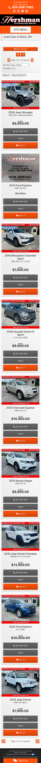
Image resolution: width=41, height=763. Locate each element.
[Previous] (8, 60)
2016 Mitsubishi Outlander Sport (20, 258)
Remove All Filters (18, 75)
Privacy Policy (28, 751)
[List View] (23, 54)
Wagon (5, 75)
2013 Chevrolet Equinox (20, 409)
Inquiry (20, 138)
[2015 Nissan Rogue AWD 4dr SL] (20, 463)
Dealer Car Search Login (20, 752)
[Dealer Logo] (20, 20)
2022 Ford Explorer (20, 628)
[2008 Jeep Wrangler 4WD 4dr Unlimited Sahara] (20, 95)
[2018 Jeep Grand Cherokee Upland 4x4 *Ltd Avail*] (20, 536)
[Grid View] (18, 54)
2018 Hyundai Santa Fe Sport (20, 334)
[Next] (32, 60)
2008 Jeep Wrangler (20, 113)
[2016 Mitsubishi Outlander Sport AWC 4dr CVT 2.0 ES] (20, 238)
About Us (15, 751)
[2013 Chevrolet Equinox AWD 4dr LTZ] (20, 390)
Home (10, 751)
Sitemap (17, 754)
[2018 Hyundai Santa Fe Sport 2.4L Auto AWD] (20, 314)
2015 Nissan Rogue (20, 482)
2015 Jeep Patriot (20, 701)
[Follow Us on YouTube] (22, 11)
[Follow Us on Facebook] (14, 11)
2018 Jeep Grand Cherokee (20, 555)
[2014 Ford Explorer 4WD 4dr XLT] (20, 168)
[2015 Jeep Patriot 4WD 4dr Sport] (20, 682)
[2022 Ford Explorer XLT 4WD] (20, 609)
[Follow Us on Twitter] (18, 11)
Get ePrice (20, 193)
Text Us (21, 145)
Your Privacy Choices (25, 754)
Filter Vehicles (21, 49)
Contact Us (21, 751)
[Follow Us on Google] (26, 11)
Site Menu (20, 29)
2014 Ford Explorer (20, 186)
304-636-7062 (22, 7)
